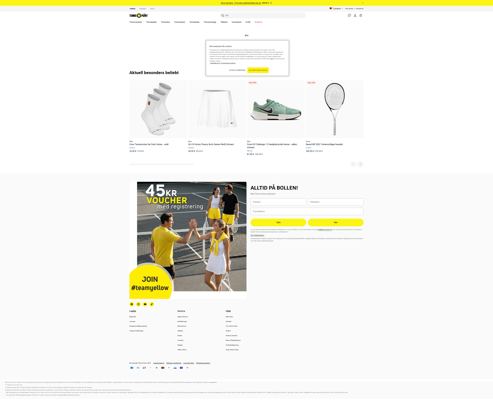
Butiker (228, 331)
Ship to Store (182, 350)
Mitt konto (229, 317)
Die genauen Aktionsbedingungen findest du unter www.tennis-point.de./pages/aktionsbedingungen (43, 395)
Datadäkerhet (215, 63)
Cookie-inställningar (136, 331)
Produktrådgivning (232, 345)
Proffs (248, 22)
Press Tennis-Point (232, 350)
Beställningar (182, 321)
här (272, 59)
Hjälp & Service (183, 317)
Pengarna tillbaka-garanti (138, 326)
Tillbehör (224, 22)
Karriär (180, 335)
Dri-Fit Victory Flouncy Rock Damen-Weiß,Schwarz (211, 144)
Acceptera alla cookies (258, 70)
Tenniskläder (151, 22)
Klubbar (180, 345)
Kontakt (228, 321)
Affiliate (180, 331)
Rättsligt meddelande (173, 363)
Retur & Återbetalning (233, 340)
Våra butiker (349, 8)
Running (142, 9)
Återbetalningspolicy (203, 363)
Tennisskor (165, 22)
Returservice (182, 326)
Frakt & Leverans (231, 335)
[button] (353, 164)
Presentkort (360, 8)
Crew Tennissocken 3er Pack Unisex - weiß (149, 144)
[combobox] (263, 15)
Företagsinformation (228, 63)
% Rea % (258, 22)
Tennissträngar (210, 22)
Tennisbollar (194, 22)
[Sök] (223, 15)
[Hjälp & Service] (349, 15)
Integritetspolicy (158, 363)
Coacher (180, 340)
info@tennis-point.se (325, 229)
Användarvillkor (188, 363)
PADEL (152, 9)
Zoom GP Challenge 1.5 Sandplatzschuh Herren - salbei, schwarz (272, 146)
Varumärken (237, 22)
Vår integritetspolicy (257, 235)
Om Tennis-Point (231, 326)
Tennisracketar (135, 22)
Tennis (132, 9)
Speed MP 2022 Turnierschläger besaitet (324, 144)
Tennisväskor (179, 22)
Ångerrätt (132, 317)
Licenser (132, 321)
